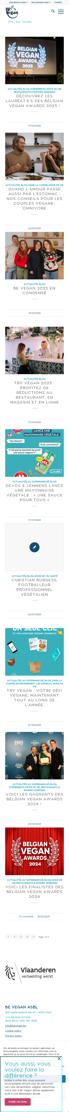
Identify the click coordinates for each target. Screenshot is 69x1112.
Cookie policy (13, 1031)
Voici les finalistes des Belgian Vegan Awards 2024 (34, 891)
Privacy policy (13, 1036)
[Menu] (59, 12)
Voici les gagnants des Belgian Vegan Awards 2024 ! (34, 799)
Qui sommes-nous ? (40, 2)
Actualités (15, 89)
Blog (26, 89)
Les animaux (44, 684)
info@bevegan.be (15, 1026)
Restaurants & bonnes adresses (34, 92)
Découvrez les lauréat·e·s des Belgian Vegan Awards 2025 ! (34, 101)
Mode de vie (53, 89)
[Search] (51, 12)
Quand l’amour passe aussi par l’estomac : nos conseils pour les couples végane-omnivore (34, 198)
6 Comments (26, 917)
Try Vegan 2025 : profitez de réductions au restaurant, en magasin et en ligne (34, 392)
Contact (58, 2)
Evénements (37, 89)
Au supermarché (38, 482)
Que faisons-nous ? (18, 2)
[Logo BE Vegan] (28, 12)
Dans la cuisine (38, 185)
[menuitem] (18, 2)
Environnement (25, 684)
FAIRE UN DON (18, 1102)
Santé (53, 576)
